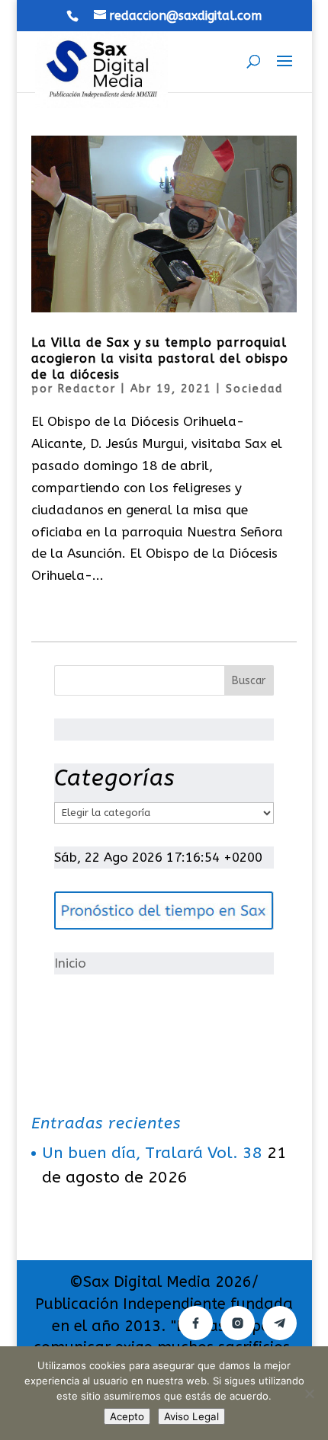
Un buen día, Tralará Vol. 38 (152, 1153)
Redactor (87, 388)
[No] (309, 1393)
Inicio (70, 963)
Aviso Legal (191, 1416)
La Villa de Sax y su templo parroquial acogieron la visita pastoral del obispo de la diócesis (159, 358)
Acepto (127, 1416)
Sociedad (254, 388)
